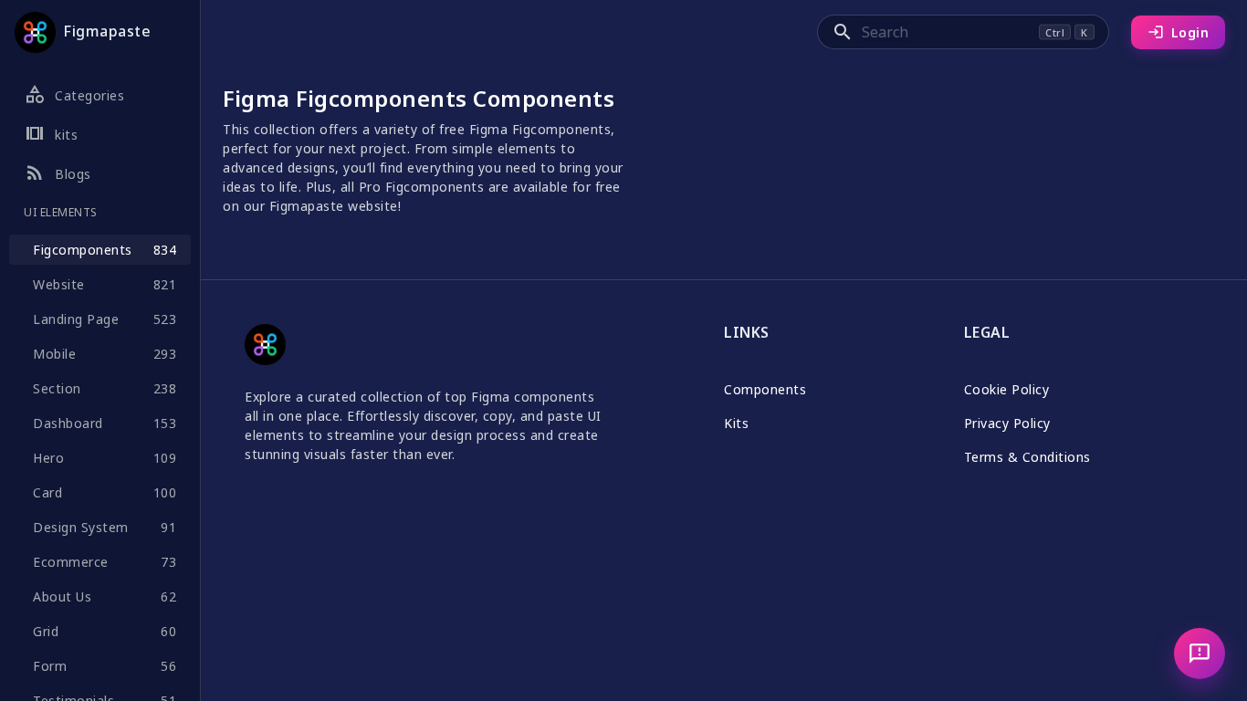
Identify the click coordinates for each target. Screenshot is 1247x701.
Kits (736, 423)
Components (765, 389)
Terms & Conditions (1027, 457)
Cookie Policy (1007, 389)
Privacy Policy (1007, 423)
